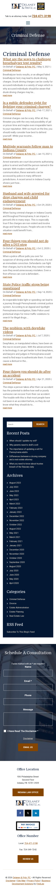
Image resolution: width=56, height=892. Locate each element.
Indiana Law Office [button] (28, 792)
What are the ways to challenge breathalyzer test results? (27, 61)
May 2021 (13, 533)
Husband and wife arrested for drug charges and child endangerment (26, 197)
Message (28, 709)
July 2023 (13, 487)
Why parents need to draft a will (23, 445)
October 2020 (15, 558)
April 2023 (14, 499)
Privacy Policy (33, 880)
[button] (28, 23)
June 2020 (14, 575)
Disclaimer (28, 738)
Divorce (12, 603)
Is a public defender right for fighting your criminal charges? (27, 104)
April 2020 (14, 583)
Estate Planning (16, 612)
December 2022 (16, 516)
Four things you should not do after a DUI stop (25, 243)
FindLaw (40, 884)
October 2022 (15, 524)
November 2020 (16, 554)
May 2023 (13, 495)
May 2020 (13, 579)
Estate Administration (19, 607)
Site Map (21, 880)
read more (7, 95)
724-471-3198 (41, 16)
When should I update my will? (23, 440)
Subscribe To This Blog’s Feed (21, 632)
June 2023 (14, 491)
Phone (28, 695)
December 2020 (16, 549)
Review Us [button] (28, 859)
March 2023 (14, 503)
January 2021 (15, 545)
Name (28, 666)
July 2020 (13, 570)
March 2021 (14, 537)
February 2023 (16, 508)
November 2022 (16, 520)
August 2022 (15, 529)
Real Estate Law (16, 616)
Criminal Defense (12, 70)
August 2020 (15, 566)
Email (28, 681)
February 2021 (16, 541)
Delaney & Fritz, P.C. (26, 66)
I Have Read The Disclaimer (22, 731)
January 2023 (15, 512)
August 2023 (15, 483)
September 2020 (17, 562)
